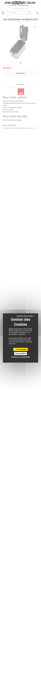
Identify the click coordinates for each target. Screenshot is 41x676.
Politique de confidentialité (20, 357)
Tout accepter (21, 349)
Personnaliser (20, 353)
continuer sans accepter (25, 316)
